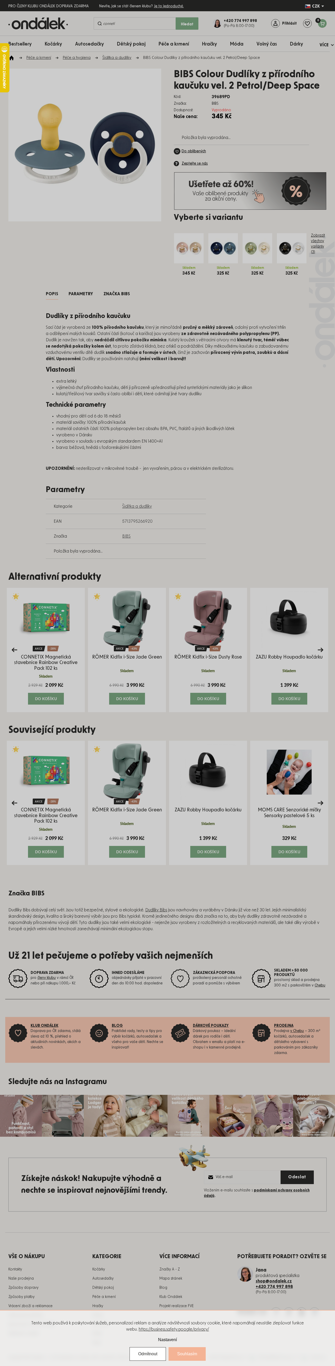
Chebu (320, 985)
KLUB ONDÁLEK (44, 1026)
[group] (45, 650)
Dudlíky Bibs (156, 910)
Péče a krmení (104, 1297)
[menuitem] (22, 44)
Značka (116, 294)
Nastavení (167, 1339)
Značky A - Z (169, 1269)
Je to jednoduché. (169, 6)
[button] (45, 693)
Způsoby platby (21, 1297)
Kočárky (98, 1269)
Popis (52, 294)
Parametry (81, 294)
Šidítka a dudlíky (137, 506)
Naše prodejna (21, 1278)
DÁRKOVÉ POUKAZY (211, 1026)
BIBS (126, 536)
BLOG (117, 1026)
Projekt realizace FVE (176, 1306)
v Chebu (297, 1031)
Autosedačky (103, 1278)
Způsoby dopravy (23, 1288)
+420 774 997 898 (274, 1287)
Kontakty (15, 1269)
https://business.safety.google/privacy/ (174, 1329)
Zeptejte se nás (195, 163)
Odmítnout (147, 1354)
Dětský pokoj (103, 1288)
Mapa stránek (170, 1278)
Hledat (187, 24)
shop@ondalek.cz (274, 1281)
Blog (163, 1288)
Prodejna (283, 1026)
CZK (316, 6)
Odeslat (297, 1177)
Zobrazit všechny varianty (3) (318, 244)
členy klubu (46, 978)
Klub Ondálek (170, 1297)
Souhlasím (187, 1354)
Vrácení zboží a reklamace (30, 1306)
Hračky (97, 1306)
